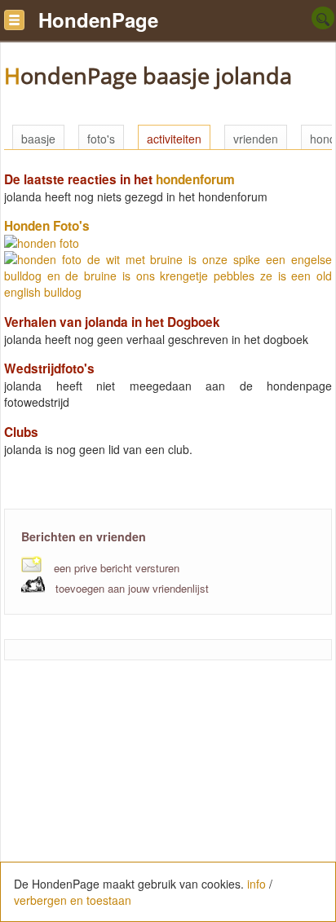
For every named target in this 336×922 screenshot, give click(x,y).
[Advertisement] (168, 800)
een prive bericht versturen (116, 568)
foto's (101, 138)
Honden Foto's (47, 226)
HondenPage (98, 19)
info (256, 884)
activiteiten (174, 138)
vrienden (255, 138)
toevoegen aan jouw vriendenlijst (132, 588)
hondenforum (195, 179)
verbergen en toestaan (72, 900)
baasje (38, 138)
